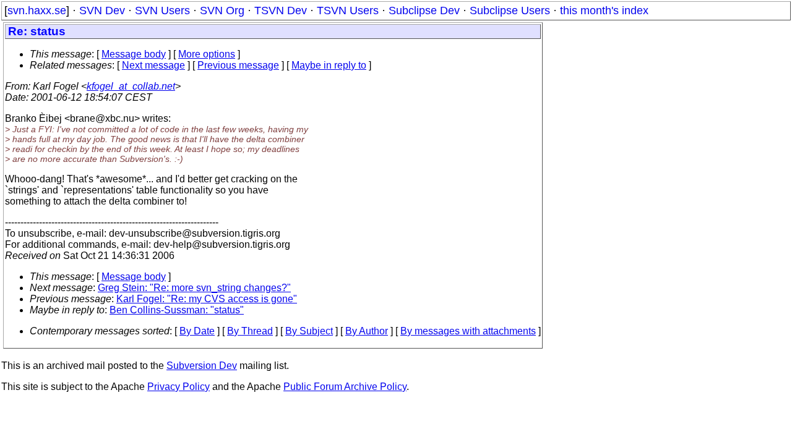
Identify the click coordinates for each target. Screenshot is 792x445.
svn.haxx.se (36, 10)
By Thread (250, 331)
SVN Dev (102, 10)
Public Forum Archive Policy (345, 386)
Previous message (238, 65)
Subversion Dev (201, 365)
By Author (366, 331)
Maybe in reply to (328, 65)
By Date (197, 331)
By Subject (309, 331)
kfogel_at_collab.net (131, 86)
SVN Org (222, 10)
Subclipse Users (510, 10)
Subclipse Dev (424, 10)
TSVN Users (348, 10)
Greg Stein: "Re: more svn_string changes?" (194, 287)
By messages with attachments (468, 331)
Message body (133, 54)
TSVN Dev (280, 10)
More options (206, 54)
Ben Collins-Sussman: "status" (177, 310)
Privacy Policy (178, 386)
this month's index (604, 10)
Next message (153, 65)
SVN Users (162, 10)
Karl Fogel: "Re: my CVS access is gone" (206, 299)
